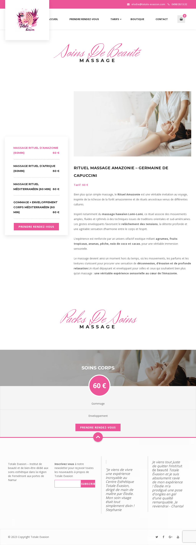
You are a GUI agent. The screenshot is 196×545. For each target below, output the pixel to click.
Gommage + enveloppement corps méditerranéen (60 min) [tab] (36, 207)
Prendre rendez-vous (84, 19)
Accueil (53, 19)
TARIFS (114, 19)
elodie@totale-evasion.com (148, 4)
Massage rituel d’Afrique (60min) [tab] (36, 168)
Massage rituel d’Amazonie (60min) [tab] (36, 150)
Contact (162, 19)
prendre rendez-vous (36, 226)
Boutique (137, 19)
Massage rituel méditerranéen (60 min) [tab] (36, 186)
